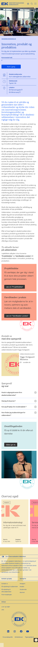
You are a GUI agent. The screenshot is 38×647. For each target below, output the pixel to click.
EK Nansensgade (15, 90)
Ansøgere (22, 583)
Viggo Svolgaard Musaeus (27, 358)
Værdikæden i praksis (23, 256)
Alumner (22, 592)
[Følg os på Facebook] (21, 631)
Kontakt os (4, 583)
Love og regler (5, 607)
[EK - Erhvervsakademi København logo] (14, 3)
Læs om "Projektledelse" (14, 287)
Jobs (2, 609)
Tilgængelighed (29, 637)
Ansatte (22, 586)
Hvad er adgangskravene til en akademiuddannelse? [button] (11, 393)
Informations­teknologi (13, 522)
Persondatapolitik (8, 637)
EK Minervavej (14, 92)
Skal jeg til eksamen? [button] (8, 401)
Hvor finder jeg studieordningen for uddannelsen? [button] (13, 413)
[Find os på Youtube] (28, 631)
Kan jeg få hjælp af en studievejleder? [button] (13, 407)
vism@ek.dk (26, 362)
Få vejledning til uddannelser (9, 586)
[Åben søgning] (32, 4)
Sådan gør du (10, 445)
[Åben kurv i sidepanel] (28, 4)
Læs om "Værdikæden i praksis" (17, 316)
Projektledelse (7, 256)
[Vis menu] (35, 3)
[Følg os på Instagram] (15, 631)
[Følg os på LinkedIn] (8, 631)
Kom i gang (11, 67)
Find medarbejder (6, 594)
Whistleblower (19, 637)
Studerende (23, 589)
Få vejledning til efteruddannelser (6, 591)
